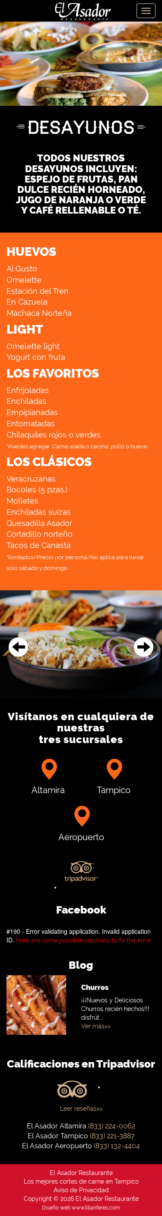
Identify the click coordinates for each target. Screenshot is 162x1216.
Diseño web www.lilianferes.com (81, 1208)
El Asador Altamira (56, 1126)
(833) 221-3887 (112, 1136)
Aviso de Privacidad (81, 1190)
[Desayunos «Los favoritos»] (81, 644)
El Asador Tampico (58, 1136)
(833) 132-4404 (117, 1146)
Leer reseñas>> (81, 1108)
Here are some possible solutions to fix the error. (84, 940)
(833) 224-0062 (111, 1126)
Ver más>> (96, 1026)
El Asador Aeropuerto (57, 1146)
